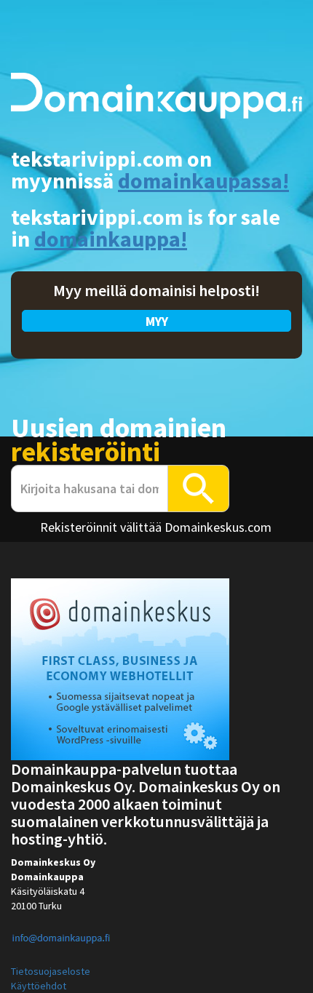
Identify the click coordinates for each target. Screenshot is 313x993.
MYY (157, 321)
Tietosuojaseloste (50, 971)
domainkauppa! (110, 238)
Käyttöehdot (38, 985)
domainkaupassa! (203, 180)
